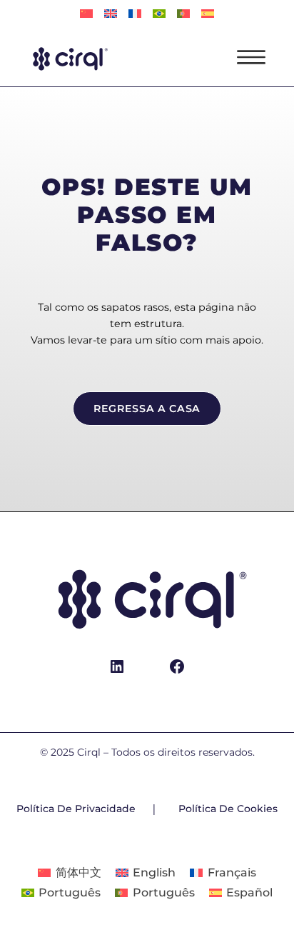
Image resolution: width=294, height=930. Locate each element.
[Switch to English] (110, 14)
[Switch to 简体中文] (86, 14)
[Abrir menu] (251, 57)
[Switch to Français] (134, 14)
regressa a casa (147, 408)
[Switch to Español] (207, 14)
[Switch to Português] (159, 14)
